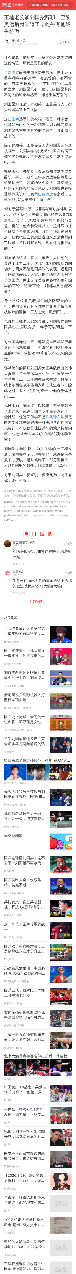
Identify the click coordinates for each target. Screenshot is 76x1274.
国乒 (15, 118)
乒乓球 (51, 416)
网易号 (19, 5)
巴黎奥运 (45, 194)
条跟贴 (37, 601)
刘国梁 (13, 72)
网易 (6, 5)
